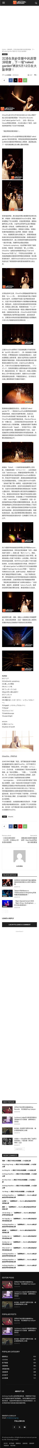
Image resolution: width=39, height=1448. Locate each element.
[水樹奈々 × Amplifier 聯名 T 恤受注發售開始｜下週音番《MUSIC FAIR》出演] (7, 1141)
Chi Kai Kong (6, 1213)
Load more (18, 1149)
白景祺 (4, 1201)
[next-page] (6, 911)
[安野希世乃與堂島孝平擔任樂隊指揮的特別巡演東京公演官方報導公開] (7, 882)
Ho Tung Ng (5, 1218)
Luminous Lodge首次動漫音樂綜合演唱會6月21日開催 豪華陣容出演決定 (25, 1119)
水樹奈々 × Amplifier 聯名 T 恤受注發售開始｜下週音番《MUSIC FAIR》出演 (25, 1141)
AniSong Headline (8, 1174)
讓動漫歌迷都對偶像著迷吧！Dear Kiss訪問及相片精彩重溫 (29, 840)
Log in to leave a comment (19, 924)
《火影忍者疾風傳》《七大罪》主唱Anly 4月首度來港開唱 (10, 840)
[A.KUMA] (3, 75)
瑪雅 (3, 1161)
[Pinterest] (20, 80)
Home (4, 49)
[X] (15, 80)
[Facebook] (11, 80)
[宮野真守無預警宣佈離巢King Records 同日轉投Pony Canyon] (7, 1109)
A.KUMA (8, 75)
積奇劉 (4, 1230)
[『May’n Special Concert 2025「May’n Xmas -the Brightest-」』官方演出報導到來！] (7, 903)
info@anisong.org (12, 1418)
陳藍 (3, 1207)
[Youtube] (25, 1427)
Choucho (10, 816)
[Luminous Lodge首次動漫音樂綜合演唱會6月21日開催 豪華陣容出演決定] (7, 1120)
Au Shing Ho (6, 1170)
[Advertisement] (19, 26)
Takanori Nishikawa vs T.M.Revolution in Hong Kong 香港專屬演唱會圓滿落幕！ (25, 892)
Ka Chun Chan (6, 1180)
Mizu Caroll (5, 1248)
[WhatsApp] (25, 80)
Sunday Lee (5, 1236)
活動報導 (9, 49)
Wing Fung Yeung (7, 1164)
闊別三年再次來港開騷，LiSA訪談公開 (19, 1161)
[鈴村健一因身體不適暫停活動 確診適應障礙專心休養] (7, 1131)
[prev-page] (3, 911)
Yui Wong (5, 1191)
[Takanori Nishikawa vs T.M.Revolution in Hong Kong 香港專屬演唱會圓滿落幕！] (7, 893)
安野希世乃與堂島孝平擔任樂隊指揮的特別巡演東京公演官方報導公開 (25, 882)
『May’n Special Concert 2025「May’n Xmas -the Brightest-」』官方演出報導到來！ (25, 903)
